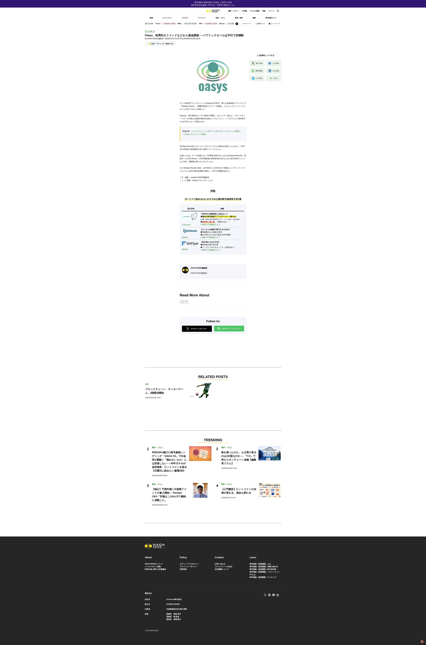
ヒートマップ (275, 23)
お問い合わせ (220, 564)
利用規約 (183, 569)
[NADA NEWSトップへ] (213, 11)
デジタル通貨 (254, 11)
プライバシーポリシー (188, 566)
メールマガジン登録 (153, 566)
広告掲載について (222, 569)
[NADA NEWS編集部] (185, 270)
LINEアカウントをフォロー (231, 328)
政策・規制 (239, 18)
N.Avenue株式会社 (174, 599)
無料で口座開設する (210, 224)
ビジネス (185, 18)
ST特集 (244, 11)
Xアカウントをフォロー (199, 329)
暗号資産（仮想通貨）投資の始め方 (264, 566)
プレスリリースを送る (223, 566)
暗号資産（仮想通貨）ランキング (263, 577)
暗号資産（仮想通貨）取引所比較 (263, 569)
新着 (151, 18)
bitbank (185, 237)
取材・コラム (220, 18)
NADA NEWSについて (154, 564)
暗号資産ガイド (270, 18)
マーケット (202, 18)
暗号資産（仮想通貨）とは (260, 564)
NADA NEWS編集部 (155, 39)
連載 (254, 18)
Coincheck (186, 225)
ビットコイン (167, 18)
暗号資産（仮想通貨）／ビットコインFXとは (265, 573)
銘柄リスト (261, 23)
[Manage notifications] (422, 641)
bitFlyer (185, 249)
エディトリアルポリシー (189, 564)
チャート (248, 23)
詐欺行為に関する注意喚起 (155, 569)
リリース (184, 302)
